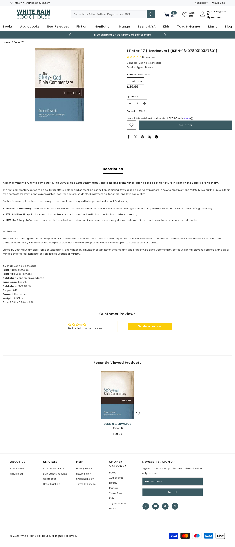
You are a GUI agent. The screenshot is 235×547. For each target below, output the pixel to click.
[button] (134, 57)
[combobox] (109, 14)
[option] (117, 34)
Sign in (209, 12)
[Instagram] (155, 506)
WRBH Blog (218, 2)
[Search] (113, 14)
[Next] (165, 35)
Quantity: (133, 96)
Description (113, 169)
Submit (173, 492)
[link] (131, 125)
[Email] (149, 136)
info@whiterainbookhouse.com (32, 2)
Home (6, 42)
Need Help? (201, 2)
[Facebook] (128, 136)
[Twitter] (135, 136)
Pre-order (185, 125)
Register (221, 11)
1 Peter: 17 (118, 428)
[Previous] (70, 35)
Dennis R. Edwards (150, 63)
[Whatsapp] (156, 136)
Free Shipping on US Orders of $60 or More (117, 35)
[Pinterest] (142, 136)
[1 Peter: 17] (117, 395)
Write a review (149, 326)
